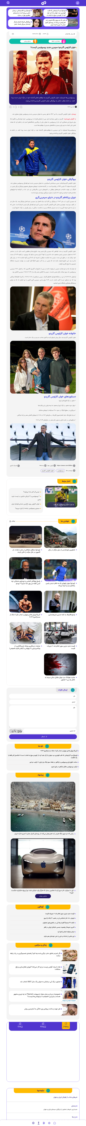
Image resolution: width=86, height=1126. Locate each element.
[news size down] (21, 107)
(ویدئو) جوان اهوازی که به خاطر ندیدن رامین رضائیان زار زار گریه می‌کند (60, 584)
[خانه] (54, 1123)
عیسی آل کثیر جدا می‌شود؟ (31, 492)
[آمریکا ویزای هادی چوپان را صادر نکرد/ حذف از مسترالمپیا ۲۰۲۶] (25, 602)
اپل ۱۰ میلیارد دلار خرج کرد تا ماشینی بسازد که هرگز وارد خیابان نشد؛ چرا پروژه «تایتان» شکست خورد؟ (42, 891)
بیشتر (13, 521)
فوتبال (66, 34)
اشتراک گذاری (13, 466)
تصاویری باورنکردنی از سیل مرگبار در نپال (61, 550)
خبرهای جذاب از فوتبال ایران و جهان (65, 1097)
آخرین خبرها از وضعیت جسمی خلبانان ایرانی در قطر (59, 927)
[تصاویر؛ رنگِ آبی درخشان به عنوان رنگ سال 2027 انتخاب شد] (68, 982)
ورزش (71, 34)
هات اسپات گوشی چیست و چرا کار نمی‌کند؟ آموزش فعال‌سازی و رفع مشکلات (38, 968)
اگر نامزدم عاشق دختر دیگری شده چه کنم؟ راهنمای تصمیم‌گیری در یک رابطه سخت (35, 954)
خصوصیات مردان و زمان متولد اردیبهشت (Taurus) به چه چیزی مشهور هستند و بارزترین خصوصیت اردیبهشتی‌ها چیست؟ (37, 995)
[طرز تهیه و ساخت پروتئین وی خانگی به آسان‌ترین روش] (68, 1009)
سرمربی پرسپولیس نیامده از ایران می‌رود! (27, 508)
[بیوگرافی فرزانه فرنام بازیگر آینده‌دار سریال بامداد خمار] (37, 23)
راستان (73, 1106)
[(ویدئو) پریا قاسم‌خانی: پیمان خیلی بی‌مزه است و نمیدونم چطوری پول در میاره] (37, 13)
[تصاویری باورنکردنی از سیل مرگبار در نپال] (60, 537)
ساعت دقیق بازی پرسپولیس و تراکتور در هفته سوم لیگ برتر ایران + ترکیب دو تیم (53, 762)
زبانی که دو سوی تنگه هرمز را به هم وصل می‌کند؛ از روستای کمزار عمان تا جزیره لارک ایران (55, 22)
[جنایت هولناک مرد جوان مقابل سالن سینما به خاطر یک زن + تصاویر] (60, 664)
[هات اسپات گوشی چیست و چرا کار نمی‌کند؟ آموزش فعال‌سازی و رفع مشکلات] (68, 969)
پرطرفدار (66, 1026)
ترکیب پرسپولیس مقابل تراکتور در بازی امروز (64, 767)
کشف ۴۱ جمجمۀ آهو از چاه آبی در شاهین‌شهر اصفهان (58, 923)
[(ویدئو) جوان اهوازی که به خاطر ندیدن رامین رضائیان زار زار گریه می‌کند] (60, 570)
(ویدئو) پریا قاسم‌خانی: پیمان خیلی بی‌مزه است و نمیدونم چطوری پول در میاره (21, 13)
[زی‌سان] (43, 3)
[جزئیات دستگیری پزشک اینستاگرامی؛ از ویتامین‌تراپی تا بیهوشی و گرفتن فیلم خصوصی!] (25, 633)
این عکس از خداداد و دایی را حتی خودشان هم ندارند (59, 936)
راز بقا (74, 1117)
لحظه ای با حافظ (56, 41)
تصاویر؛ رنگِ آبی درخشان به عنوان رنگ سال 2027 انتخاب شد (40, 982)
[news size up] (10, 107)
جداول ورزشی (27, 41)
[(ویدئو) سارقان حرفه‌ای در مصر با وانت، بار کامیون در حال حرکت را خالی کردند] (25, 537)
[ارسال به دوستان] (13, 34)
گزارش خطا (50, 466)
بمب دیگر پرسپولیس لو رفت (63, 505)
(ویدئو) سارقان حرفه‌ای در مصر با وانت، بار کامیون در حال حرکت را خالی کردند (26, 551)
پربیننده (43, 1026)
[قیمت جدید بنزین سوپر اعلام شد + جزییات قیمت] (60, 633)
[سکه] (44, 1123)
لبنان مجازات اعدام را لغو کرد (66, 932)
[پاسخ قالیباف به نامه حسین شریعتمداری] (60, 602)
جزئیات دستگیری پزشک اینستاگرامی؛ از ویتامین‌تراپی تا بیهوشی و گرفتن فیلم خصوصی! (24, 647)
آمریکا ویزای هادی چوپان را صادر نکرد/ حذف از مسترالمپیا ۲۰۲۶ (25, 616)
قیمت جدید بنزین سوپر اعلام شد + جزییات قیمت (61, 647)
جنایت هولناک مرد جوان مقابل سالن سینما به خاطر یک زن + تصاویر (60, 678)
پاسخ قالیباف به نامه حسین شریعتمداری (61, 615)
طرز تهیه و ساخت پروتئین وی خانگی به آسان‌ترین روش (42, 1009)
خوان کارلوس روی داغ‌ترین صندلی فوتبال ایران (25, 504)
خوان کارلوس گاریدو (48, 471)
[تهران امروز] (38, 1123)
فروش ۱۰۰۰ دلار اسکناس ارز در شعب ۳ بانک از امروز (59, 918)
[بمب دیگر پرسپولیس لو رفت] (61, 496)
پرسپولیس (60, 471)
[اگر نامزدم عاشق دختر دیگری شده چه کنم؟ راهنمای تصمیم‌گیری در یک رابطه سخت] (68, 955)
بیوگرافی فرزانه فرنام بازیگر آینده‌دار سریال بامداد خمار (22, 23)
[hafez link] (49, 1123)
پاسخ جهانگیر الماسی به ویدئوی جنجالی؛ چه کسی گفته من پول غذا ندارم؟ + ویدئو (25, 582)
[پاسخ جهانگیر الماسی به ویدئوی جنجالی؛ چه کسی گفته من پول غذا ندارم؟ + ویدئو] (25, 568)
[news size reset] (15, 107)
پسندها (42, 465)
